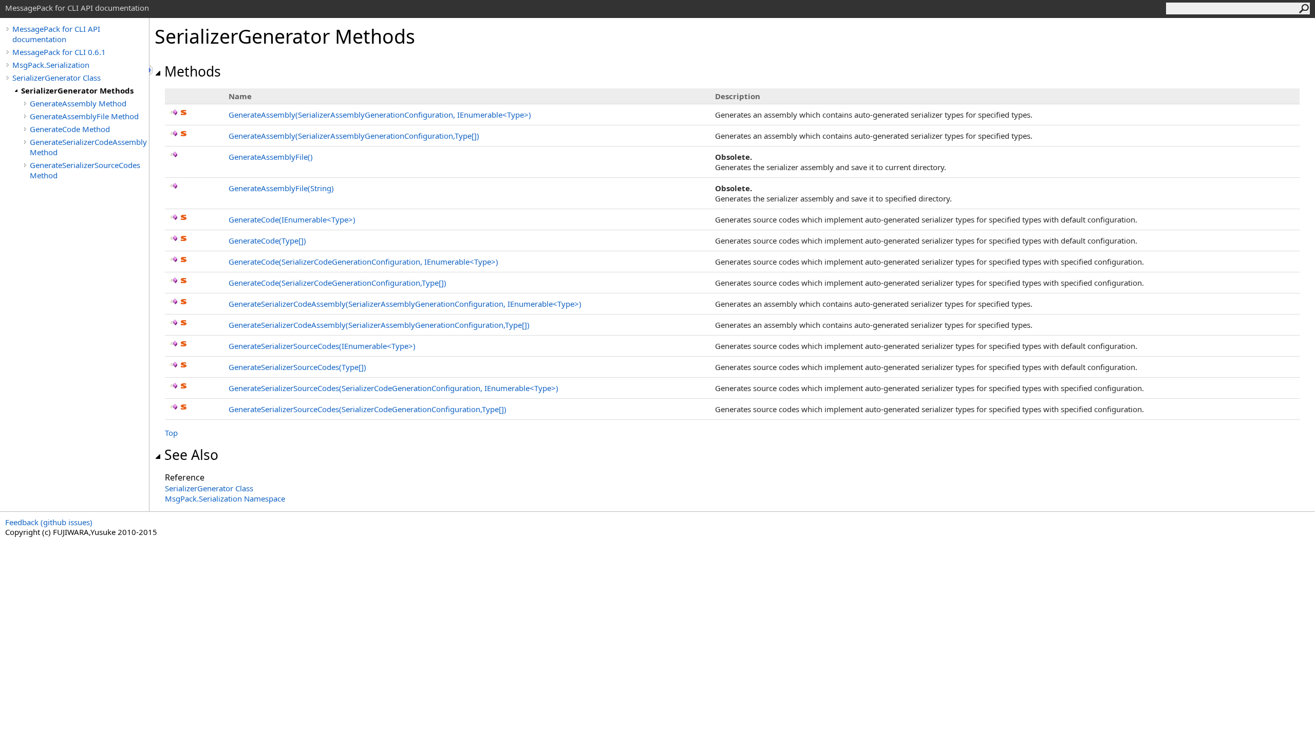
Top (171, 433)
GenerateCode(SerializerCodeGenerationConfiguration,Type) (337, 283)
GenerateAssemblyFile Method (84, 116)
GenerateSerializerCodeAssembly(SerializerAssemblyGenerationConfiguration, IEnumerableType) (405, 304)
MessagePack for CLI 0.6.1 (59, 52)
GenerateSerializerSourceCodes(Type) (297, 367)
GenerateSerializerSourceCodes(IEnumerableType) (322, 346)
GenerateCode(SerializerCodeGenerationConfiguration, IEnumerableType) (363, 261)
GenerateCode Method (70, 129)
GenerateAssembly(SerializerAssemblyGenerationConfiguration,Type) (354, 136)
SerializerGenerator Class (56, 77)
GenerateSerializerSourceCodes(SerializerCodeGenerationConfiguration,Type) (367, 409)
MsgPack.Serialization (50, 65)
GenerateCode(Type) (267, 240)
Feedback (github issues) (48, 522)
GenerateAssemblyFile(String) (281, 188)
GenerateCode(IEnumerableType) (292, 219)
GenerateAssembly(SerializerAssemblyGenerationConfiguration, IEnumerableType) (380, 114)
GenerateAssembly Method (78, 103)
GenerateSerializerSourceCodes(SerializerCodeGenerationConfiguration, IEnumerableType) (393, 388)
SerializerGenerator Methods (77, 90)
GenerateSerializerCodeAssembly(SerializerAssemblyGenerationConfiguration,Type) (379, 325)
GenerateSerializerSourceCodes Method (85, 170)
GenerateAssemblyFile (271, 157)
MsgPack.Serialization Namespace (225, 498)
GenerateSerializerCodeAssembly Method (88, 147)
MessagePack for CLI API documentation (56, 34)
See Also (191, 455)
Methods (192, 71)
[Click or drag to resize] (151, 70)
